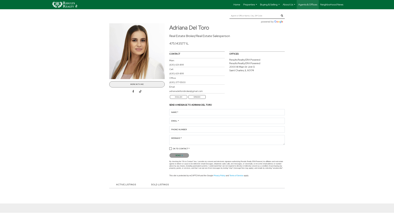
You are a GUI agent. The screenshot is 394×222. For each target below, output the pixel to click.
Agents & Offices (307, 4)
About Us (289, 6)
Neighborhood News (331, 4)
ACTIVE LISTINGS (126, 184)
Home (236, 4)
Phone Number (179, 129)
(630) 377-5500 (177, 82)
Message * (176, 138)
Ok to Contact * (181, 149)
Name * (174, 112)
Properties (250, 6)
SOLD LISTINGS (160, 184)
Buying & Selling (270, 6)
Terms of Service (236, 176)
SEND (178, 155)
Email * (175, 121)
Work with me (137, 84)
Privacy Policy (219, 176)
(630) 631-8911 (176, 64)
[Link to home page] (66, 4)
